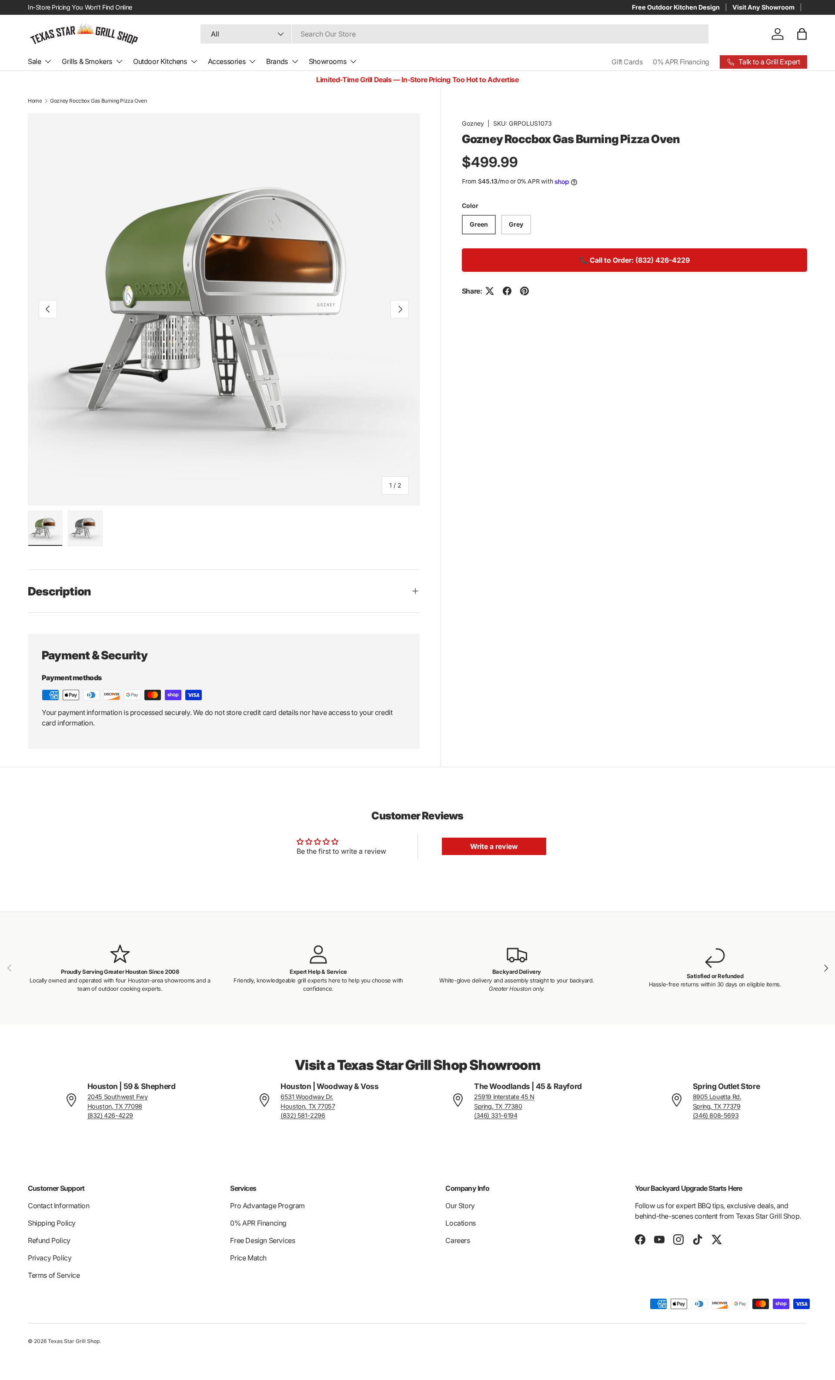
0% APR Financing (681, 61)
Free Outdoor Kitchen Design (676, 7)
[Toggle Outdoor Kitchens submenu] (194, 61)
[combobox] (454, 33)
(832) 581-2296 (303, 1115)
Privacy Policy (49, 1257)
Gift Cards (626, 61)
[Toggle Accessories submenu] (252, 61)
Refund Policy (49, 1240)
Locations (460, 1223)
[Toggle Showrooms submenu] (353, 61)
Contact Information (58, 1205)
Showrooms (327, 61)
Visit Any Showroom (763, 7)
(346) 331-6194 (495, 1115)
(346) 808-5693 (715, 1115)
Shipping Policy (52, 1223)
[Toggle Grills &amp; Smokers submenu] (119, 61)
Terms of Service (54, 1275)
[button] (802, 33)
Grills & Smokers (87, 61)
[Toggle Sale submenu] (48, 61)
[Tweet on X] (489, 291)
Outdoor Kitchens (160, 61)
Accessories (227, 61)
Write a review (494, 846)
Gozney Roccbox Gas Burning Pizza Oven (98, 100)
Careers (457, 1240)
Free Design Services (262, 1240)
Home (35, 100)
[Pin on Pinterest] (524, 291)
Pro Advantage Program (267, 1205)
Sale (34, 61)
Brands (277, 61)
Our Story (459, 1205)
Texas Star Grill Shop (74, 1341)
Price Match (248, 1257)
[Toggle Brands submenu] (295, 61)
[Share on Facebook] (507, 291)
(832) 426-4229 (110, 1115)
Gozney (473, 123)
